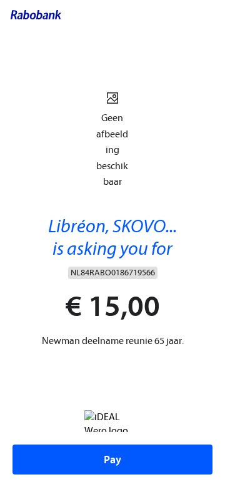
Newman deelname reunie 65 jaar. (113, 341)
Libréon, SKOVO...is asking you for (112, 237)
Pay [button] (112, 459)
